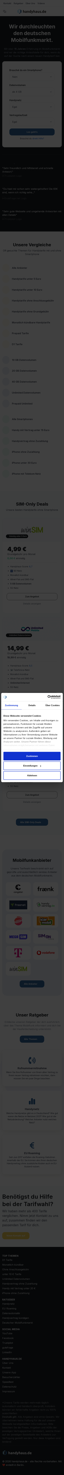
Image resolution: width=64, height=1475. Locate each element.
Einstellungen (30, 765)
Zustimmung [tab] (11, 705)
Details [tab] (32, 705)
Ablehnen (32, 775)
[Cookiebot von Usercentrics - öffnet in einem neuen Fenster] (48, 697)
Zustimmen (32, 756)
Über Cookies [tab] (52, 705)
